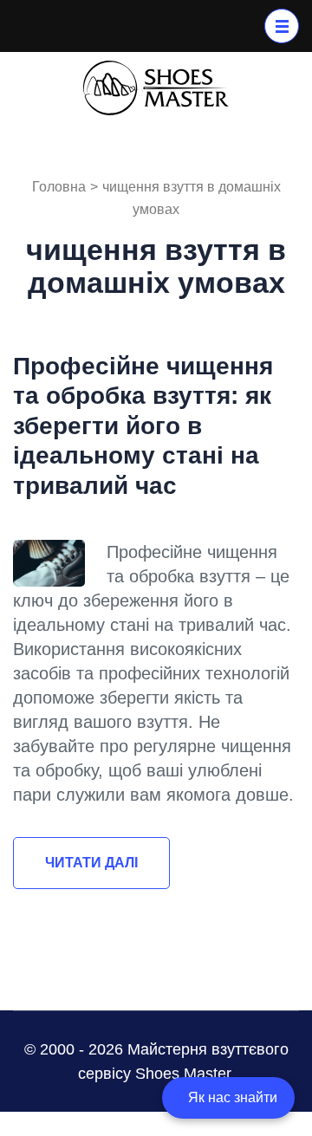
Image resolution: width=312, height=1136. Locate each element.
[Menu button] (281, 26)
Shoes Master (183, 1073)
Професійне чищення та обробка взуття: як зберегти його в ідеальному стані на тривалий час (143, 426)
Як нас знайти (232, 1097)
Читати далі (91, 862)
